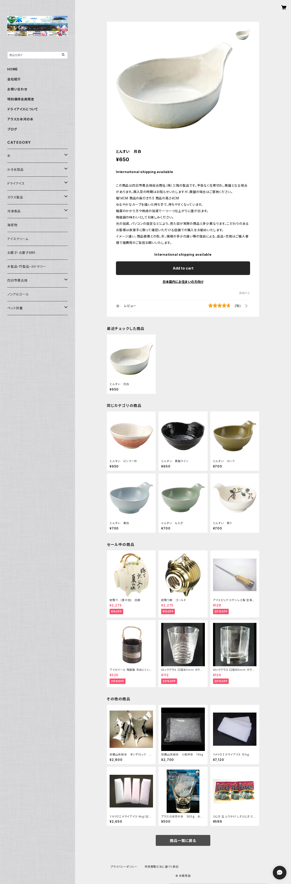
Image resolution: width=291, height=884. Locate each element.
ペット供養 (15, 308)
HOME (12, 69)
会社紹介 (14, 79)
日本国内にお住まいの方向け (183, 282)
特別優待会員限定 (20, 99)
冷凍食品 (14, 211)
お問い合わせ (17, 89)
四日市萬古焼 (17, 280)
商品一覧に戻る (183, 840)
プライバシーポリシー (123, 866)
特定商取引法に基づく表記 (162, 866)
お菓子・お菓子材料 (21, 253)
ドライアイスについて (22, 109)
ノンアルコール (18, 294)
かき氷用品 (15, 169)
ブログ (12, 129)
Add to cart (183, 268)
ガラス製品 (15, 197)
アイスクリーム (17, 239)
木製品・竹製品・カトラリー (26, 266)
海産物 (12, 225)
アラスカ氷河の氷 (20, 119)
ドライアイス (16, 183)
